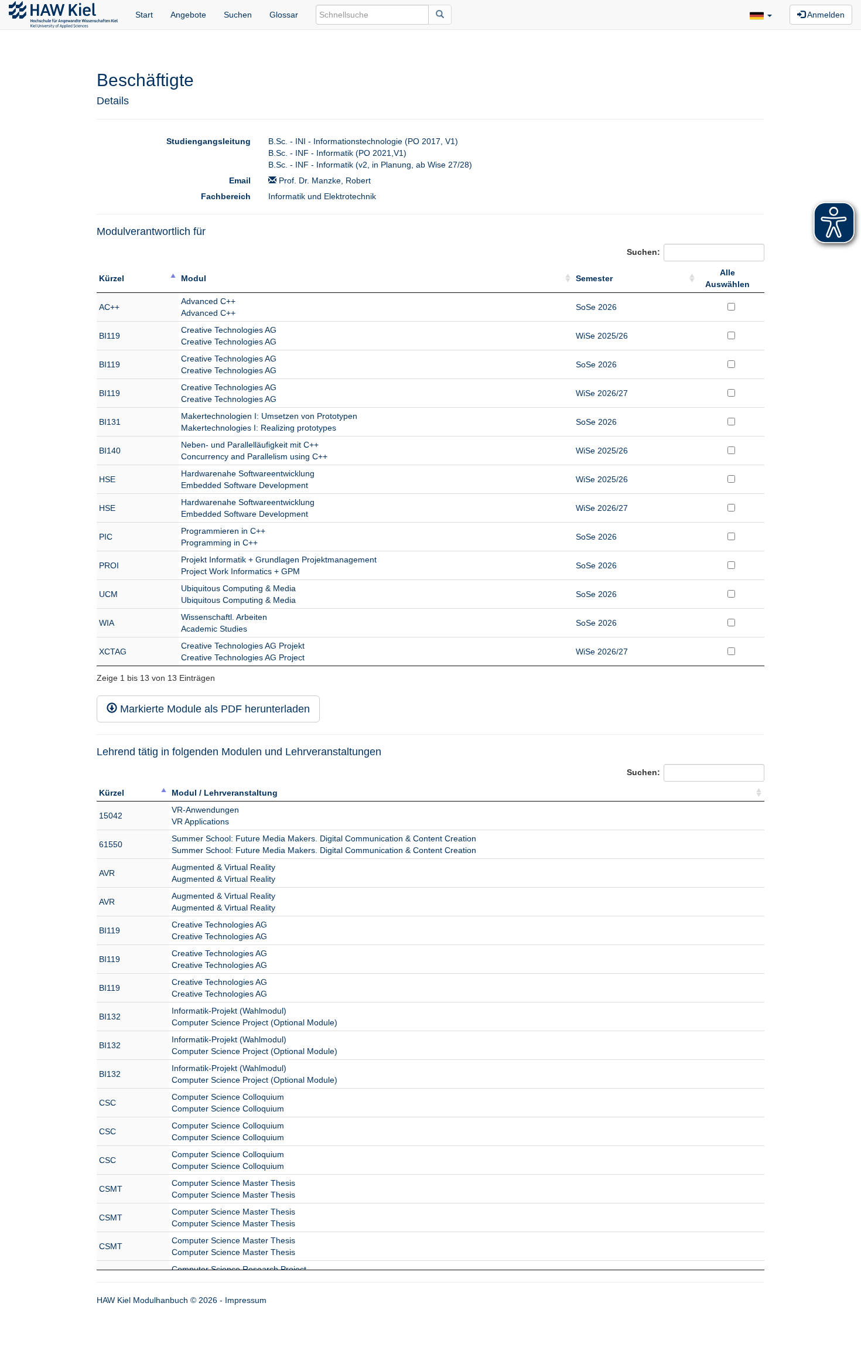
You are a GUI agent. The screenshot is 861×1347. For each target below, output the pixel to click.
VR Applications (200, 821)
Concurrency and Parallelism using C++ (254, 456)
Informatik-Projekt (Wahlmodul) (229, 1010)
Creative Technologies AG (228, 330)
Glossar (283, 14)
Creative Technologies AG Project (243, 657)
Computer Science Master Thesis (233, 1183)
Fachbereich (226, 196)
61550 (110, 844)
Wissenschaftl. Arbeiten (224, 617)
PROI (109, 565)
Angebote (188, 14)
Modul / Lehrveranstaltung (225, 792)
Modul (193, 278)
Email (240, 180)
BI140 (110, 450)
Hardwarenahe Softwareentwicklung (248, 473)
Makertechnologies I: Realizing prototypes (258, 427)
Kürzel (111, 278)
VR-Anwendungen (205, 809)
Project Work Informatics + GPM (240, 571)
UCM (108, 594)
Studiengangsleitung (208, 141)
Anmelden (825, 14)
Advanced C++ (208, 301)
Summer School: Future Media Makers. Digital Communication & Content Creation (324, 838)
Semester (594, 278)
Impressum (245, 1300)
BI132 (110, 1016)
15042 (110, 815)
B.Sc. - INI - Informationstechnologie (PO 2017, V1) (363, 141)
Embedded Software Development (244, 485)
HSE (107, 479)
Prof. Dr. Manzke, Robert (323, 180)
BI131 (110, 422)
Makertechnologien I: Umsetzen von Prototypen (269, 416)
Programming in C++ (219, 542)
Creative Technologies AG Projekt (243, 645)
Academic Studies (214, 628)
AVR (107, 873)
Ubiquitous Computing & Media (238, 588)
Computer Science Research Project (239, 1269)
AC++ (109, 307)
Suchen (238, 14)
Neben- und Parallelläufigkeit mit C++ (250, 444)
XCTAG (113, 651)
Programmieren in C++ (223, 531)
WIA (106, 623)
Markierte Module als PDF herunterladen (213, 709)
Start (144, 14)
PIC (105, 536)
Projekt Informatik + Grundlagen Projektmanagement (279, 559)
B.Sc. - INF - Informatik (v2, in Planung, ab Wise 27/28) (370, 164)
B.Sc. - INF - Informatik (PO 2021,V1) (337, 153)
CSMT (110, 1188)
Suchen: (643, 251)
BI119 (109, 335)
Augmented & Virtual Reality (223, 867)
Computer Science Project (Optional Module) (254, 1022)
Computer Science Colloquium (228, 1097)
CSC (107, 1102)
